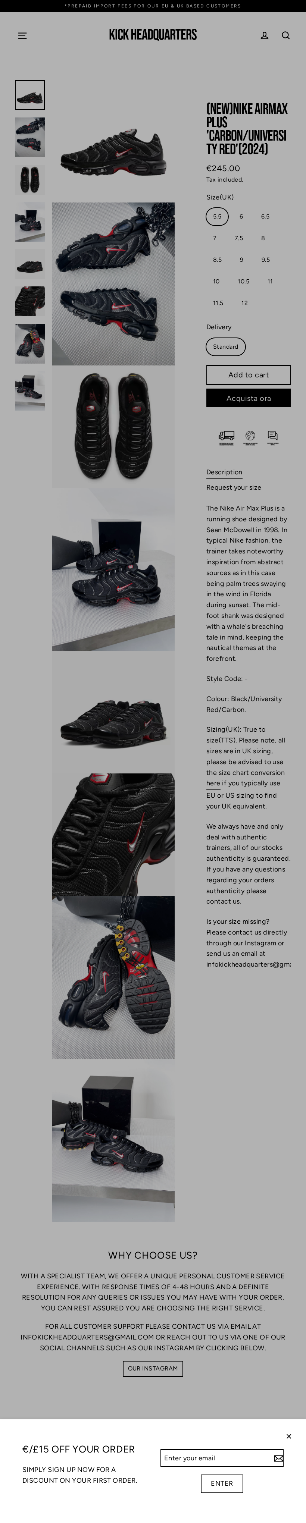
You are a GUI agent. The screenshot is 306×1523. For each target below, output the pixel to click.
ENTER (222, 1483)
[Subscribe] (278, 1458)
